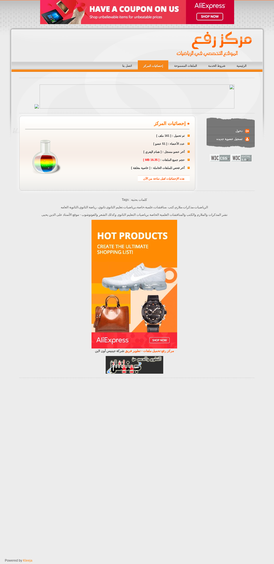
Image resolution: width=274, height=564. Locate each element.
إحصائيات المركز (153, 65)
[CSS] (220, 160)
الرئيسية (241, 65)
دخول (238, 130)
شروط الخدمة (216, 65)
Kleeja (27, 560)
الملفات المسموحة (185, 65)
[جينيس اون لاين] (134, 372)
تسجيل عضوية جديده (229, 138)
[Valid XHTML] (241, 160)
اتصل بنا (127, 65)
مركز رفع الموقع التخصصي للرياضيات (214, 44)
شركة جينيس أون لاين (109, 351)
